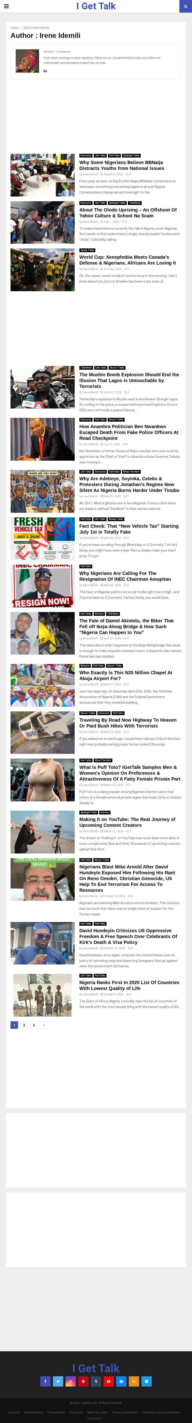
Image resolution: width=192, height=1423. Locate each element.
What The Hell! (131, 471)
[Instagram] (71, 1381)
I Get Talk (96, 6)
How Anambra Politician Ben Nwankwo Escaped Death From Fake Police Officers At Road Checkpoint (128, 432)
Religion (85, 665)
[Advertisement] (96, 116)
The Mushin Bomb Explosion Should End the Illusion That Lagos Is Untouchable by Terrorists (129, 380)
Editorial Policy (33, 1412)
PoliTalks (114, 155)
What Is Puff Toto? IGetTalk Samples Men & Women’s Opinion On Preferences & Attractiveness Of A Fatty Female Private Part (130, 773)
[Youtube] (108, 1381)
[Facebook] (45, 1381)
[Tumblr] (96, 1381)
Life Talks (100, 155)
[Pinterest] (83, 1381)
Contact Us (94, 1418)
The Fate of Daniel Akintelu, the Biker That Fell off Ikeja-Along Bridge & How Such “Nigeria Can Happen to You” (126, 626)
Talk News (134, 203)
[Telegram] (146, 1381)
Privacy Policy (56, 1412)
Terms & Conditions (124, 1412)
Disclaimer (76, 1412)
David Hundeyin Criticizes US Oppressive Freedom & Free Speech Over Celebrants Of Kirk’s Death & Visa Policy (128, 936)
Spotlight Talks (131, 155)
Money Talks (116, 519)
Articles (99, 614)
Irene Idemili (41, 27)
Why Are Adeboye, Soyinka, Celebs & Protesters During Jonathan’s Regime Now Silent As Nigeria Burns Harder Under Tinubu (129, 484)
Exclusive (86, 155)
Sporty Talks (87, 250)
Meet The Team (97, 1412)
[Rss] (134, 1381)
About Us (14, 1412)
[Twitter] (58, 1381)
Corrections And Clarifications (161, 1412)
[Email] (121, 1381)
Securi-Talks (117, 367)
